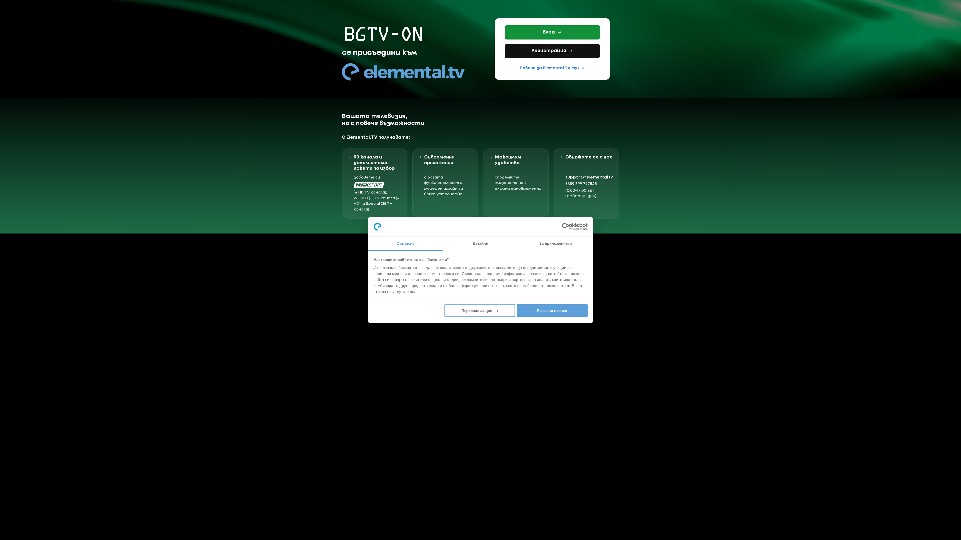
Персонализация (476, 310)
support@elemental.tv (589, 177)
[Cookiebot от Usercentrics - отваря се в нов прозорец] (566, 226)
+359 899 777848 (581, 183)
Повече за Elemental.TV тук (550, 68)
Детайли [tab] (481, 243)
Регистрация (548, 51)
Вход (549, 32)
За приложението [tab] (555, 243)
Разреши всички (552, 310)
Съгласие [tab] (405, 243)
